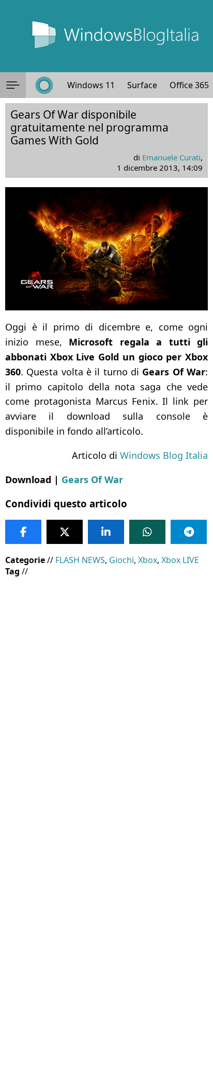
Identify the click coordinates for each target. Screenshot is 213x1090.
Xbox (147, 560)
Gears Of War (92, 479)
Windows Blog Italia (164, 455)
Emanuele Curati (171, 157)
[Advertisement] (106, 693)
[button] (13, 85)
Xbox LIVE (180, 560)
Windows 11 (91, 85)
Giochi (121, 560)
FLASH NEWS (80, 560)
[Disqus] (106, 950)
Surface (142, 85)
